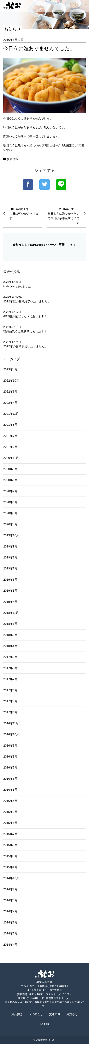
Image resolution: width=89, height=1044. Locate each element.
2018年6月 (10, 623)
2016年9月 (10, 745)
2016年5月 (10, 789)
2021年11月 (11, 413)
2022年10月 (11, 380)
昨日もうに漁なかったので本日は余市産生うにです (63, 218)
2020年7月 (10, 491)
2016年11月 (11, 723)
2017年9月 (10, 657)
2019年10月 (11, 535)
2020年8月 (10, 480)
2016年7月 (10, 767)
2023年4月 (10, 369)
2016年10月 (11, 734)
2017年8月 (10, 668)
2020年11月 (11, 457)
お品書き (17, 1014)
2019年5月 (10, 590)
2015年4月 (10, 867)
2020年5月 (10, 513)
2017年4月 (10, 712)
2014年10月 (11, 878)
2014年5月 (10, 933)
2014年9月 (10, 889)
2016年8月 (10, 756)
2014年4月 (10, 944)
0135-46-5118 (44, 982)
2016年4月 (10, 800)
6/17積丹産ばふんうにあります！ (25, 316)
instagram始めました (17, 286)
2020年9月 (10, 469)
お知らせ (72, 1014)
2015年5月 (10, 856)
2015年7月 (10, 834)
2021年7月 (10, 435)
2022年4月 (10, 402)
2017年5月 (10, 701)
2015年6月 (10, 845)
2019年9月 (10, 546)
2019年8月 (10, 557)
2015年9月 (10, 811)
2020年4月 (10, 524)
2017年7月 (10, 679)
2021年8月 (10, 424)
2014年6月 (10, 922)
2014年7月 (10, 911)
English (44, 1023)
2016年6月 (10, 778)
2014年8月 (10, 900)
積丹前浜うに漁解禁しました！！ (25, 331)
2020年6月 (10, 502)
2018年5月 (10, 635)
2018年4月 (10, 646)
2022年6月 (10, 391)
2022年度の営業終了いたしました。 (27, 301)
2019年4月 (10, 601)
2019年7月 (10, 568)
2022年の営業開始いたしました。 (25, 346)
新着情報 (12, 159)
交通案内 (54, 1014)
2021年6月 (10, 446)
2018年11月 (11, 612)
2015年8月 (10, 822)
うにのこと (36, 1014)
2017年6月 (10, 690)
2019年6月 (10, 579)
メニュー (81, 6)
